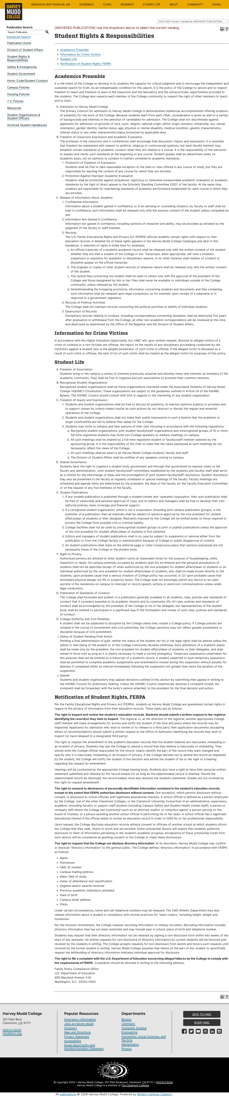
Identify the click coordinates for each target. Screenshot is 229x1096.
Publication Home (19, 43)
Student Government (21, 73)
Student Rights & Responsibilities (18, 58)
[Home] (13, 11)
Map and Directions (77, 1032)
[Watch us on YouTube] (198, 1031)
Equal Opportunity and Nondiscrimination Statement (84, 1046)
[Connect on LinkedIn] (212, 1031)
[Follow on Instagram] (219, 1031)
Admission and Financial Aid (50, 4)
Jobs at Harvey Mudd (79, 1023)
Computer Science (134, 1028)
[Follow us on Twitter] (191, 1031)
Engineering (129, 1032)
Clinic (107, 4)
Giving (216, 4)
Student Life (151, 4)
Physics (126, 1048)
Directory (70, 1028)
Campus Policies (18, 87)
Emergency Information (80, 1019)
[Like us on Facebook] (184, 1031)
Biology (126, 1019)
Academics (86, 4)
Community (195, 4)
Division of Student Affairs (25, 50)
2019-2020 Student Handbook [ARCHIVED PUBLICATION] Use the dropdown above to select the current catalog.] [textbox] (193, 21)
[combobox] (193, 21)
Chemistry (128, 1023)
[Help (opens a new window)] (227, 29)
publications (68, 1094)
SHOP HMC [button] (202, 1022)
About (173, 4)
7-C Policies (15, 101)
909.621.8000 (12, 1030)
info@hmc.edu (12, 1033)
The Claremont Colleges (135, 1085)
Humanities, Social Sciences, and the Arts (143, 1038)
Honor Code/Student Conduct (27, 80)
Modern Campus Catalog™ (155, 1094)
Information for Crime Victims (80, 54)
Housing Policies (18, 94)
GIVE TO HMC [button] (201, 1014)
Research (127, 4)
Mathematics (130, 1044)
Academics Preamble (74, 50)
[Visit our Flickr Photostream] (205, 1031)
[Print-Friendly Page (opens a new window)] (222, 29)
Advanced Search (18, 37)
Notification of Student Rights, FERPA (85, 63)
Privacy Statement (76, 1036)
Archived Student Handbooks (27, 125)
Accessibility (72, 1041)
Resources (14, 108)
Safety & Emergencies (22, 67)
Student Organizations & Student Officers (23, 116)
